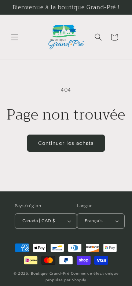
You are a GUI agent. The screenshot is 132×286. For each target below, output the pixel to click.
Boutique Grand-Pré (50, 273)
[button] (15, 37)
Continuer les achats (66, 143)
